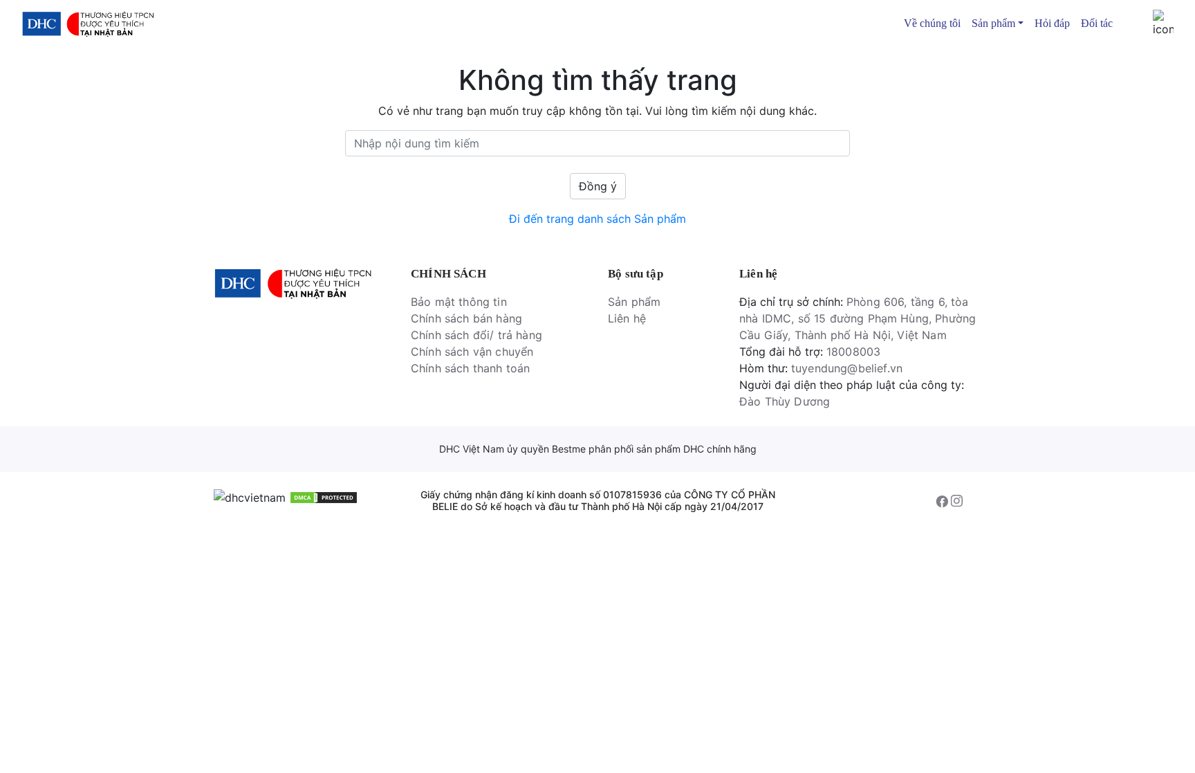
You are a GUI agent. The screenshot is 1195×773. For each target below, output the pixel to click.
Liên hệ (627, 318)
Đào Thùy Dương (784, 401)
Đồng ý (598, 186)
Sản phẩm (634, 302)
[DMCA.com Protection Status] (323, 497)
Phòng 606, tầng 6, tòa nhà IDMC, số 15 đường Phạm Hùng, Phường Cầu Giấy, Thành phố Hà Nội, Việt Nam (857, 318)
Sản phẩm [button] (993, 23)
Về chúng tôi (932, 23)
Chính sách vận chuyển (472, 351)
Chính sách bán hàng (466, 318)
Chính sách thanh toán (470, 368)
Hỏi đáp (1052, 23)
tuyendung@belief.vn (846, 368)
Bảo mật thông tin (459, 302)
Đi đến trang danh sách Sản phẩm (597, 219)
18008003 (853, 351)
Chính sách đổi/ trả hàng (476, 335)
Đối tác (1097, 23)
